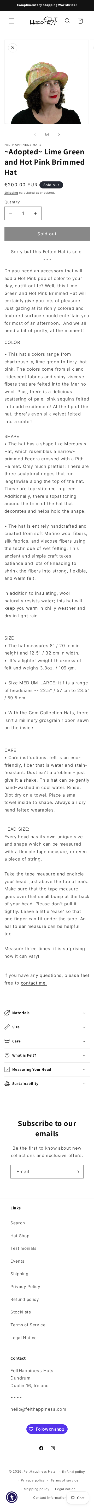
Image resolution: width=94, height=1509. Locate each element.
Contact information (50, 1498)
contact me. (34, 983)
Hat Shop (19, 1235)
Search (17, 1222)
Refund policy (24, 1299)
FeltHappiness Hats (40, 1472)
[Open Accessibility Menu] (12, 1497)
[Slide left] (35, 134)
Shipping (11, 192)
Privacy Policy (25, 1286)
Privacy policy (33, 1480)
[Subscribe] (77, 1172)
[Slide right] (59, 134)
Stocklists (20, 1312)
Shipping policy (37, 1489)
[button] (11, 21)
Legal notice (65, 1489)
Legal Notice (23, 1337)
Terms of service (65, 1480)
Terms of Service (28, 1324)
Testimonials (23, 1248)
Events (17, 1261)
